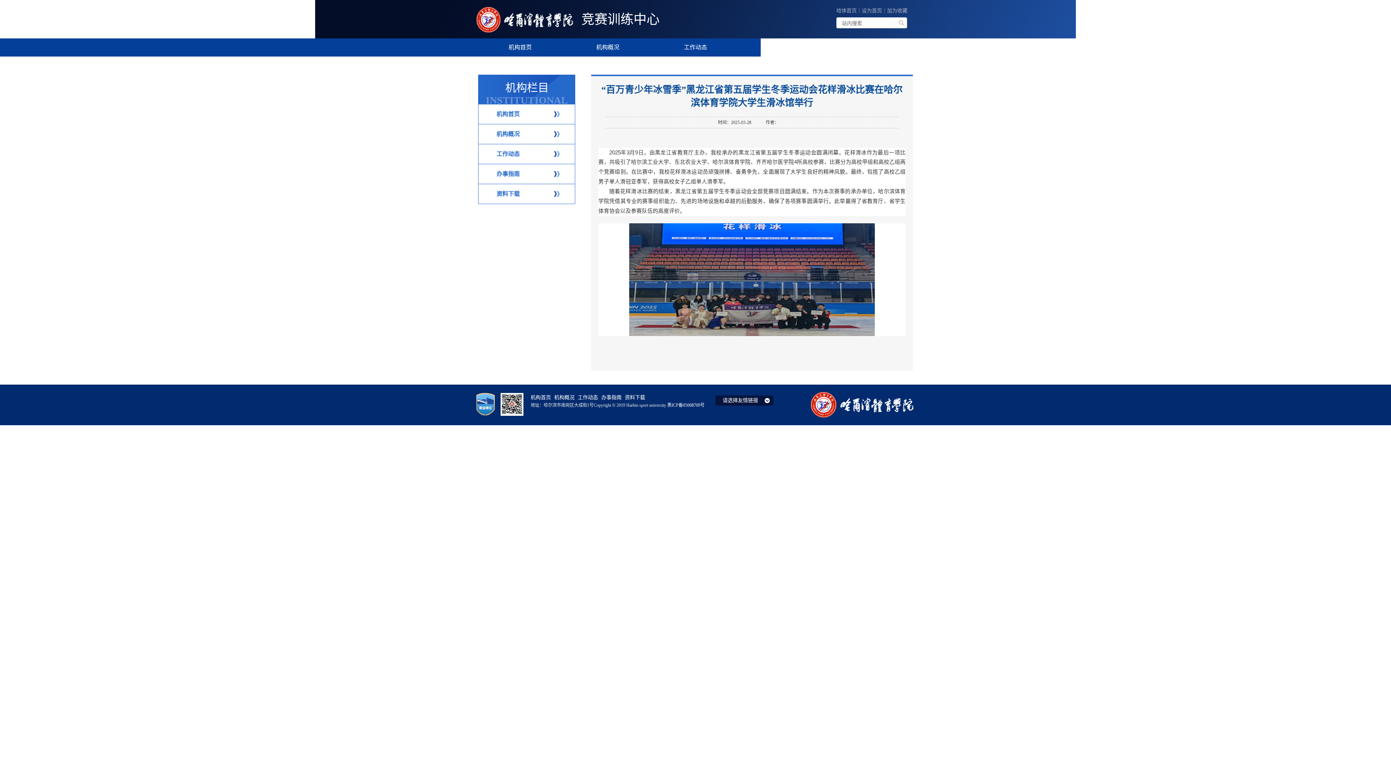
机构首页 (508, 114)
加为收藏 (897, 10)
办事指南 (508, 174)
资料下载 (508, 194)
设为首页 (872, 10)
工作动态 (508, 154)
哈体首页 (846, 10)
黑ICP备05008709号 (686, 405)
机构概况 (508, 134)
